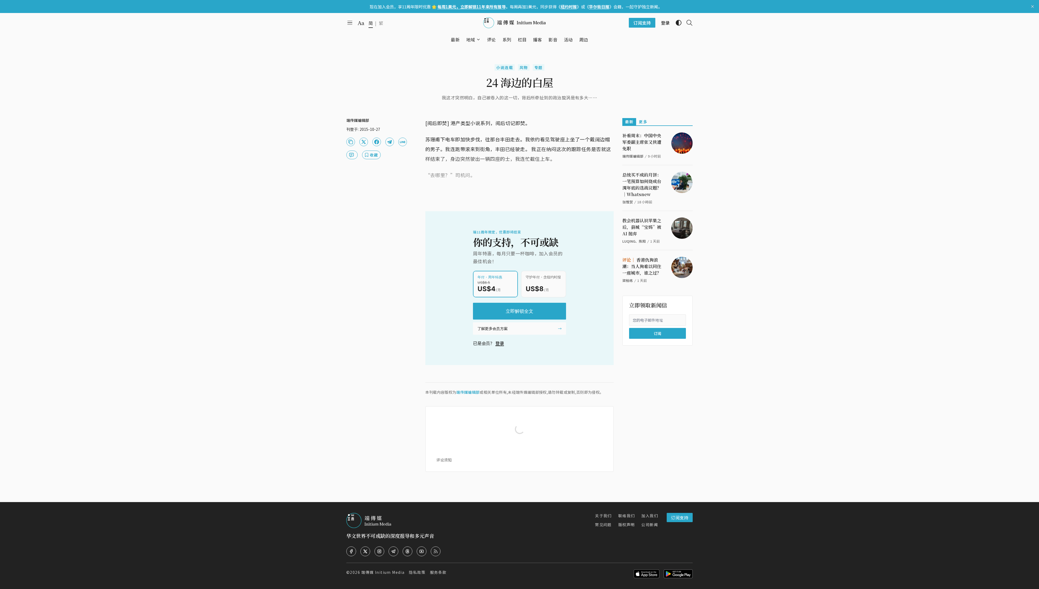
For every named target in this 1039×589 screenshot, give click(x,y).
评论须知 (444, 460)
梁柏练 (627, 280)
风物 (524, 67)
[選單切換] (478, 39)
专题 (538, 67)
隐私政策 (417, 572)
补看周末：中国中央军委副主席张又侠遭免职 (641, 142)
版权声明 (626, 524)
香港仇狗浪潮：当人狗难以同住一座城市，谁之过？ (641, 266)
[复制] (350, 142)
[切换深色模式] (676, 22)
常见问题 (603, 524)
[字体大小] (361, 23)
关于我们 (603, 515)
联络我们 (626, 515)
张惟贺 (627, 201)
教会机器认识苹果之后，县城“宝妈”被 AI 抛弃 (641, 227)
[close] (1032, 6)
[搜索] (687, 22)
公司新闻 (649, 524)
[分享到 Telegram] (389, 142)
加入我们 (649, 515)
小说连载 (504, 67)
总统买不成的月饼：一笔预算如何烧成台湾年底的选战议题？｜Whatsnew (641, 184)
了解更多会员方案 (492, 328)
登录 (499, 343)
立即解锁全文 (519, 311)
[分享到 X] (363, 142)
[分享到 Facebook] (376, 142)
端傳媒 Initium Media (383, 572)
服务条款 (438, 572)
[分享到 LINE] (402, 142)
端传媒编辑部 (467, 392)
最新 (629, 121)
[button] (470, 39)
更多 (643, 121)
